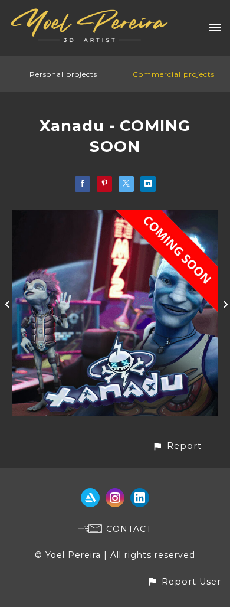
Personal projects (63, 74)
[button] (176, 446)
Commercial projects (174, 74)
